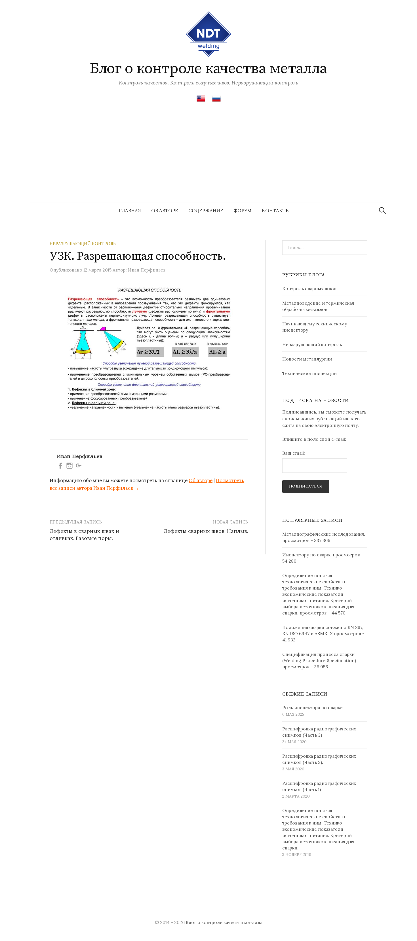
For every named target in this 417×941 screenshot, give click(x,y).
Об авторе (164, 210)
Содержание (205, 210)
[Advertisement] (208, 159)
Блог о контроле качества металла (208, 68)
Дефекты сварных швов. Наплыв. (206, 531)
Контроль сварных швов (309, 288)
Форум (242, 210)
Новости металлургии (307, 359)
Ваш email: (293, 453)
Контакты (276, 210)
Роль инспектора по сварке (312, 707)
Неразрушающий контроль (83, 243)
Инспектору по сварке (307, 555)
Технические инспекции (309, 373)
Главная (130, 210)
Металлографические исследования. (323, 534)
